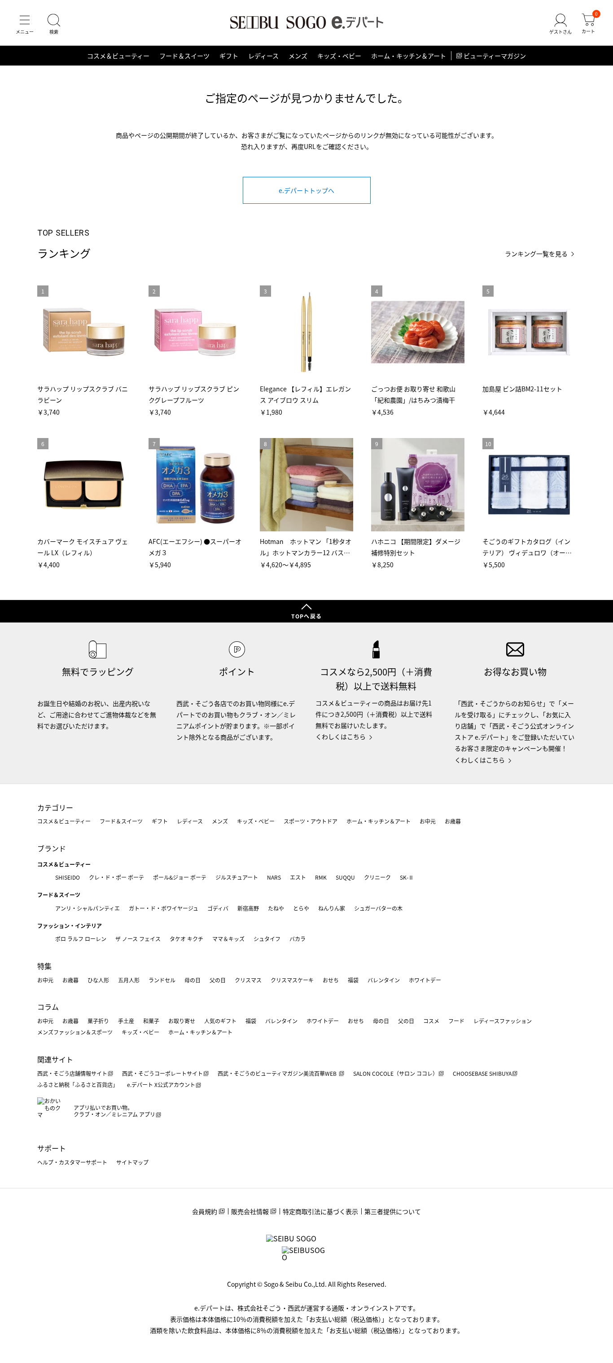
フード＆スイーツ (184, 55)
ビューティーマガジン (495, 55)
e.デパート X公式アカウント (161, 1084)
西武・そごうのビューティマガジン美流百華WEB (278, 1073)
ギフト (228, 55)
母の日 (192, 980)
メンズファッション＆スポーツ (75, 1032)
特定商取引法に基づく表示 (320, 1211)
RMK (321, 877)
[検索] (53, 24)
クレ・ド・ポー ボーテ (116, 877)
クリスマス (248, 980)
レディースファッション (502, 1021)
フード (456, 1021)
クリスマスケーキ (292, 980)
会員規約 (204, 1211)
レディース (263, 55)
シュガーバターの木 (378, 908)
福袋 (353, 980)
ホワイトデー (425, 980)
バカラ (297, 938)
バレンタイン (384, 980)
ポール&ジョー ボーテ (179, 877)
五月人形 (129, 980)
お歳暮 (453, 821)
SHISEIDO (67, 877)
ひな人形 (98, 980)
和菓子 (151, 1021)
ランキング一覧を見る (536, 254)
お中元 (428, 821)
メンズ (298, 55)
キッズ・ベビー (339, 55)
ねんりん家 (331, 908)
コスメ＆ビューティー (118, 55)
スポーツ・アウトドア (310, 821)
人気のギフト (220, 1021)
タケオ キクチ (186, 938)
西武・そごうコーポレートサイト (162, 1073)
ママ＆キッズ (228, 938)
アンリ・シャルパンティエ (87, 908)
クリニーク (377, 877)
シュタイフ (267, 938)
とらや (301, 908)
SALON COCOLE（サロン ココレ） (395, 1073)
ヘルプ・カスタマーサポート (72, 1162)
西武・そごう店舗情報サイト (72, 1073)
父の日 (218, 980)
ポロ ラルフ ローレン (80, 938)
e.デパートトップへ (306, 190)
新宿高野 (248, 908)
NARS (274, 877)
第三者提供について (392, 1211)
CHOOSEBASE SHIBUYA (482, 1073)
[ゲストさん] (560, 24)
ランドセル (162, 980)
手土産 (126, 1021)
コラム (48, 1006)
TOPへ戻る (306, 616)
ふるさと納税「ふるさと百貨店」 (77, 1084)
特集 (44, 965)
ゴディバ (217, 908)
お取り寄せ (181, 1021)
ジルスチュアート (236, 877)
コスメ (431, 1021)
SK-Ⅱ (407, 877)
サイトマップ (132, 1162)
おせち (331, 980)
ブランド (51, 848)
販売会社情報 (250, 1211)
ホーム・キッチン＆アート (408, 55)
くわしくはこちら (340, 736)
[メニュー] (24, 24)
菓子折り (98, 1021)
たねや (276, 908)
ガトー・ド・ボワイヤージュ (163, 908)
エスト (298, 877)
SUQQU (345, 877)
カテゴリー (55, 807)
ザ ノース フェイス (138, 938)
